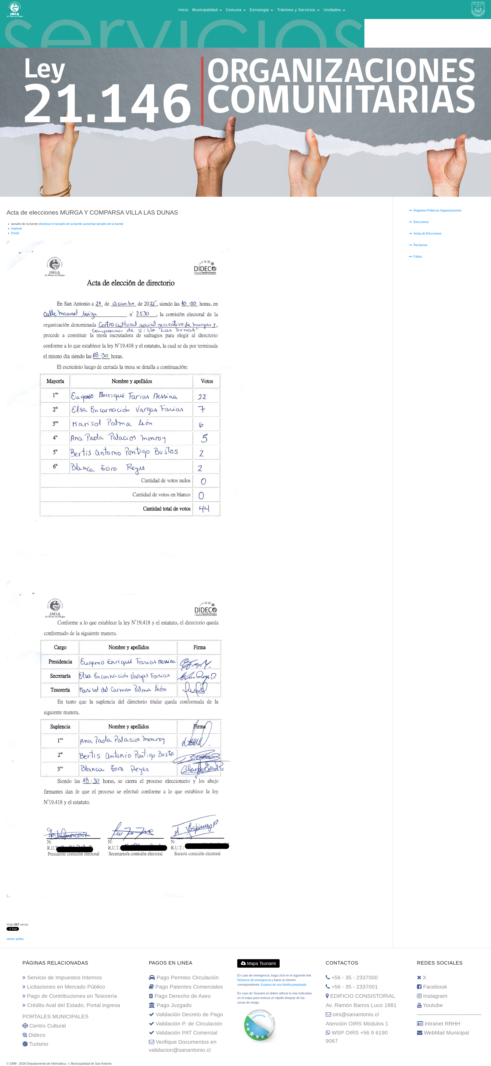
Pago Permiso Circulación (188, 978)
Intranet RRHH (442, 1024)
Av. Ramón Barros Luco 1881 (361, 1005)
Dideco (37, 1035)
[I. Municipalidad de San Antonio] (15, 9)
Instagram (435, 996)
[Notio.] (182, 32)
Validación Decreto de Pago (189, 1014)
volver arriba (15, 939)
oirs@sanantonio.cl (356, 1014)
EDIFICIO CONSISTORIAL (362, 996)
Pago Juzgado (174, 1005)
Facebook (435, 987)
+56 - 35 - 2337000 (354, 978)
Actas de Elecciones (427, 233)
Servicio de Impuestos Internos (64, 978)
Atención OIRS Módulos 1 (357, 1024)
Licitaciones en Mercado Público (66, 987)
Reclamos (420, 245)
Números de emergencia (254, 980)
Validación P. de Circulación (189, 1024)
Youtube (433, 1005)
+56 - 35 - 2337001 (354, 987)
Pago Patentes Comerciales (189, 987)
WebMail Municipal (446, 1033)
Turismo (38, 1044)
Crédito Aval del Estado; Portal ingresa (73, 1005)
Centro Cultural (47, 1026)
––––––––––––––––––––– (449, 1014)
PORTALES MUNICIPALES (55, 1017)
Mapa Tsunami (261, 963)
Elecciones (421, 222)
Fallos (418, 256)
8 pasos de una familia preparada (283, 984)
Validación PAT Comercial (186, 1033)
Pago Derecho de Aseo (183, 996)
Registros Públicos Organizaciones (437, 210)
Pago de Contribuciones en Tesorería (72, 996)
